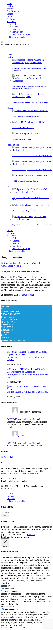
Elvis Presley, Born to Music (21, 139)
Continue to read (26, 295)
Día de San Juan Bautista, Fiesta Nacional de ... (28, 392)
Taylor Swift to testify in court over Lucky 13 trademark (31, 225)
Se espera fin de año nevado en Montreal (20, 271)
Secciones (11, 21)
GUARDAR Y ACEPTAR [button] (13, 627)
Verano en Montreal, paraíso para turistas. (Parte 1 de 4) (32, 170)
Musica (10, 8)
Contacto (16, 26)
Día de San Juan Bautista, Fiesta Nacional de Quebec (30, 102)
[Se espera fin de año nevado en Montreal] (20, 263)
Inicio (9, 3)
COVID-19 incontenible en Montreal (23, 419)
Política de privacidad (16, 37)
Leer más (31, 534)
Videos (10, 14)
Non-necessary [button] (7, 606)
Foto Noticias (13, 11)
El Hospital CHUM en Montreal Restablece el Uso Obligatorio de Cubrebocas (29, 87)
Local (10, 266)
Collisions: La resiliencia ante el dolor (25, 181)
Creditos (10, 496)
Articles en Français (21, 34)
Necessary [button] (5, 586)
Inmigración (17, 32)
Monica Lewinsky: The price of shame (25, 211)
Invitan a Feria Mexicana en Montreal (25, 116)
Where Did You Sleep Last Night (23, 128)
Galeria (15, 24)
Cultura (10, 16)
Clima (4, 266)
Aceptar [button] (11, 534)
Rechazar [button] (21, 534)
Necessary (9, 588)
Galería (10, 493)
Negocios (11, 19)
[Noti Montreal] (2, 42)
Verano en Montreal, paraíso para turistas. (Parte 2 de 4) (32, 156)
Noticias (10, 6)
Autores (16, 29)
